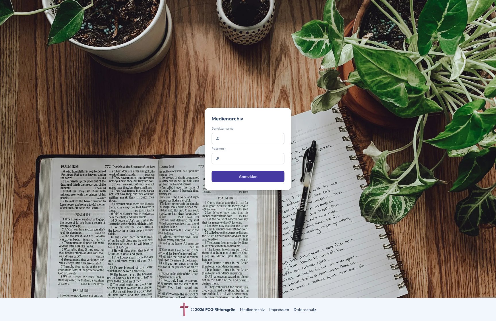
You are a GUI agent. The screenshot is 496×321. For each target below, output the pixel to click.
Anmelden (248, 176)
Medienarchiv (252, 309)
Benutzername (222, 128)
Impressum (279, 309)
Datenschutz (305, 309)
